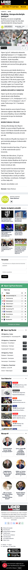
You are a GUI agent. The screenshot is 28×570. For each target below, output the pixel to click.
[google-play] (14, 555)
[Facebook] (5, 523)
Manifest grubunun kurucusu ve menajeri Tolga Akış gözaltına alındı (19, 401)
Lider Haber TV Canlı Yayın (10, 7)
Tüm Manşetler (7, 536)
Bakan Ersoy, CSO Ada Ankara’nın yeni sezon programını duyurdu (20, 386)
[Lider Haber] (6, 2)
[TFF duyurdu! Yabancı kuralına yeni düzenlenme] (21, 214)
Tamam (19, 568)
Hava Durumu (6, 529)
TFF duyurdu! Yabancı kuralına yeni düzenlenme (20, 220)
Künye (10, 544)
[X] (8, 523)
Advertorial (16, 390)
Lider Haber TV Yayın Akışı (9, 546)
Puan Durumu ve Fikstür (9, 535)
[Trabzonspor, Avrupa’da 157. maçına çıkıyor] (21, 227)
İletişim (4, 544)
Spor (9, 11)
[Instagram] (11, 523)
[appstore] (14, 550)
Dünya (14, 405)
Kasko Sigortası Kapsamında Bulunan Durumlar (19, 394)
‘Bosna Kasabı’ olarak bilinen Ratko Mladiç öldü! (19, 409)
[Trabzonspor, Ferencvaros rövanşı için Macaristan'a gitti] (7, 242)
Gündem (15, 382)
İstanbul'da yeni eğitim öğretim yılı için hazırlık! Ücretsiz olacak (19, 417)
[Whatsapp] (22, 523)
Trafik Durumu (6, 533)
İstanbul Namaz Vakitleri (9, 531)
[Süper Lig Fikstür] (26, 330)
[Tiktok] (19, 523)
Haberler (3, 11)
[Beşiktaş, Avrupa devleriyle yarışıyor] (14, 38)
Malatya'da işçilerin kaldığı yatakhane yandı (18, 425)
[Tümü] (26, 378)
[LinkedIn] (14, 523)
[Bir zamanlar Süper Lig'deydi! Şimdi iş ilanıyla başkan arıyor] (7, 214)
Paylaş (4, 47)
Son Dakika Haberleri (8, 538)
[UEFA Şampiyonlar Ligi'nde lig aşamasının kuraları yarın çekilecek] (7, 227)
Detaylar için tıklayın (14, 324)
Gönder (4, 276)
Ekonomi (23, 7)
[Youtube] (17, 523)
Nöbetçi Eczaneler (8, 528)
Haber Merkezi (14, 198)
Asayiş (14, 398)
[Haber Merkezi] (5, 199)
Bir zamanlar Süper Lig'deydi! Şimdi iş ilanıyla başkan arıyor (7, 220)
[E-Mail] (11, 201)
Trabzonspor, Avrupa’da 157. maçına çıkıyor (19, 233)
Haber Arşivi (6, 540)
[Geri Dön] (4, 565)
